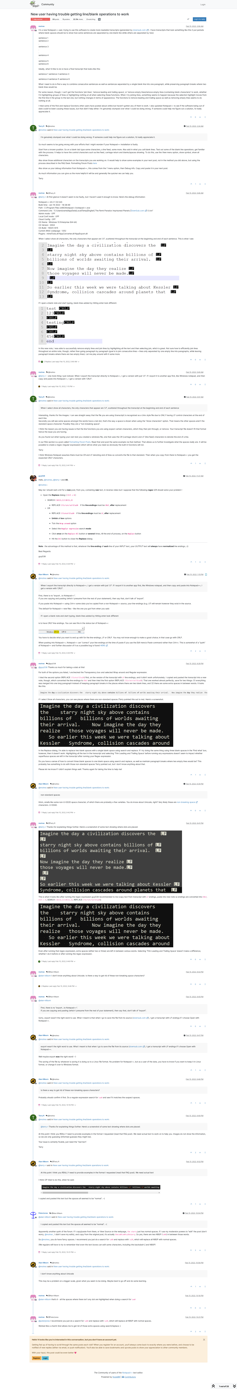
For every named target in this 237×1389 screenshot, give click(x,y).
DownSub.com (137, 210)
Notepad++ (127, 1372)
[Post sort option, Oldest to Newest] (188, 19)
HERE (102, 645)
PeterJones (43, 1213)
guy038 (42, 476)
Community (47, 4)
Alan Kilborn (44, 574)
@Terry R (51, 193)
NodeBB (116, 1377)
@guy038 (52, 663)
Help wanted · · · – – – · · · (41, 19)
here (95, 163)
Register (36, 1358)
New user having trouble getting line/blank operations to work (81, 130)
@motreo (51, 126)
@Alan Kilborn (53, 972)
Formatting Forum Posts (80, 442)
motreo (42, 26)
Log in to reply (199, 19)
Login (45, 1358)
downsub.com (139, 30)
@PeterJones (53, 1317)
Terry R (41, 126)
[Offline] (34, 28)
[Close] (204, 1339)
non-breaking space (186, 802)
